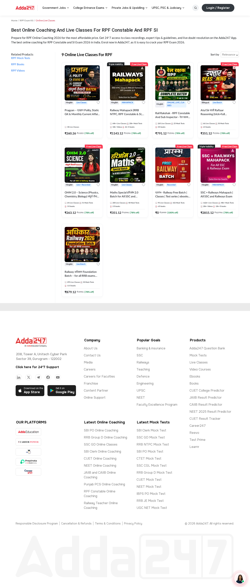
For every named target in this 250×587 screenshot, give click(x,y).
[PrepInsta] (28, 462)
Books (194, 383)
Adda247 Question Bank (207, 348)
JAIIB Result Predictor (205, 398)
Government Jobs (54, 8)
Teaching (143, 369)
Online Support (94, 398)
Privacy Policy (133, 523)
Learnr (194, 447)
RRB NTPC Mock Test (153, 444)
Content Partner (96, 390)
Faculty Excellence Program (157, 405)
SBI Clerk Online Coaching (102, 451)
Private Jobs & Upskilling (128, 8)
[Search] (195, 8)
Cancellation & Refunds (76, 523)
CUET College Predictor (206, 390)
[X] (28, 377)
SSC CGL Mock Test (152, 466)
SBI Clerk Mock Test (151, 430)
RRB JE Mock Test (150, 501)
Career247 (197, 426)
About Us (90, 348)
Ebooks (194, 376)
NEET (141, 398)
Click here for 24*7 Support (37, 367)
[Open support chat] (240, 578)
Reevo (194, 433)
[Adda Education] (28, 432)
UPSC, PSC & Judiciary (166, 8)
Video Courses (200, 369)
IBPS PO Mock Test (151, 494)
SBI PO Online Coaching (101, 430)
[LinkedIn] (19, 377)
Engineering (145, 383)
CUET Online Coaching (100, 458)
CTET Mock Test (149, 458)
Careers (90, 369)
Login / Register (218, 8)
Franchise (91, 383)
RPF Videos (18, 70)
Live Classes (198, 362)
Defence (143, 376)
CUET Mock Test (149, 480)
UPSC (141, 390)
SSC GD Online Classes (100, 444)
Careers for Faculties (99, 376)
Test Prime (197, 440)
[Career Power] (28, 442)
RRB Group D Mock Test (154, 473)
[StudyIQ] (28, 452)
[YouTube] (58, 377)
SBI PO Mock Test (150, 451)
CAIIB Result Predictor (205, 405)
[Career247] (28, 472)
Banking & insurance (151, 348)
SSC (140, 355)
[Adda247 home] (25, 8)
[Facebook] (48, 377)
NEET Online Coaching (100, 466)
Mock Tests (198, 355)
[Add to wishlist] (98, 102)
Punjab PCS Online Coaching (104, 484)
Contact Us (92, 355)
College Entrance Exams (88, 8)
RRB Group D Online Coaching (105, 437)
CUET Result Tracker (205, 419)
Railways (143, 362)
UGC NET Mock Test (152, 508)
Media (88, 362)
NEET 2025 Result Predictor (210, 412)
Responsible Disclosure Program (37, 523)
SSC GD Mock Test (151, 437)
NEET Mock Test (149, 487)
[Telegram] (38, 377)
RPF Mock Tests (20, 58)
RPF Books (17, 64)
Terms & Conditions (108, 523)
